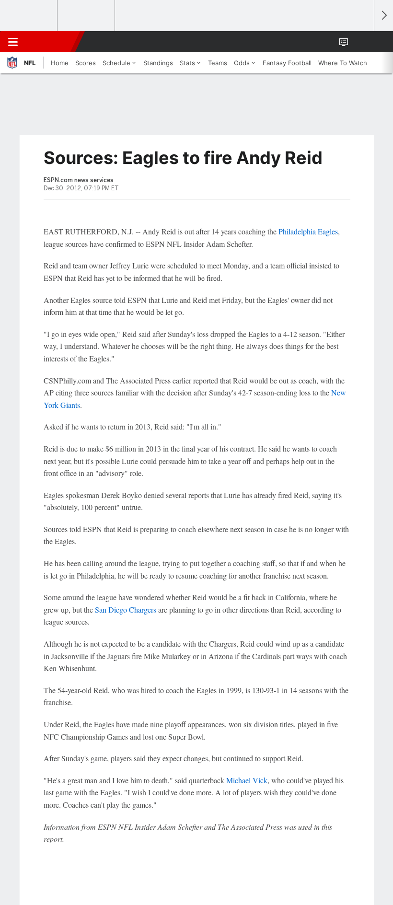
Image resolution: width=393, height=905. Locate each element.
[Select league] (29, 16)
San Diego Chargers (125, 609)
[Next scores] (383, 15)
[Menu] (13, 41)
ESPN (51, 41)
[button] (361, 41)
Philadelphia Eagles (308, 231)
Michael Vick (246, 780)
